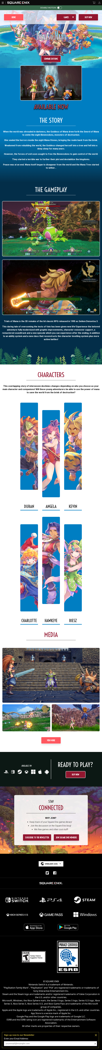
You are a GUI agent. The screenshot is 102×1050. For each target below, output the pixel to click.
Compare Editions (51, 58)
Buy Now (88, 17)
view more (51, 740)
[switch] (59, 7)
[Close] (95, 1035)
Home (14, 17)
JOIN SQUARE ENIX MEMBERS (66, 837)
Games (66, 17)
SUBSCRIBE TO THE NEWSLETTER (37, 837)
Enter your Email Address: (16, 1038)
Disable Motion (48, 7)
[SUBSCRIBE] (95, 1044)
